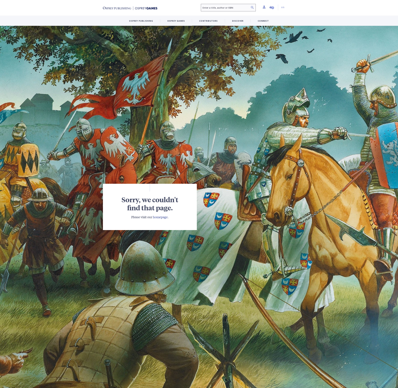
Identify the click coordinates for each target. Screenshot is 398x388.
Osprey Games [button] (176, 20)
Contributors (208, 20)
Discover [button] (238, 20)
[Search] (252, 7)
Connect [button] (263, 20)
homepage (160, 217)
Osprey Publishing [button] (141, 20)
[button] (271, 7)
